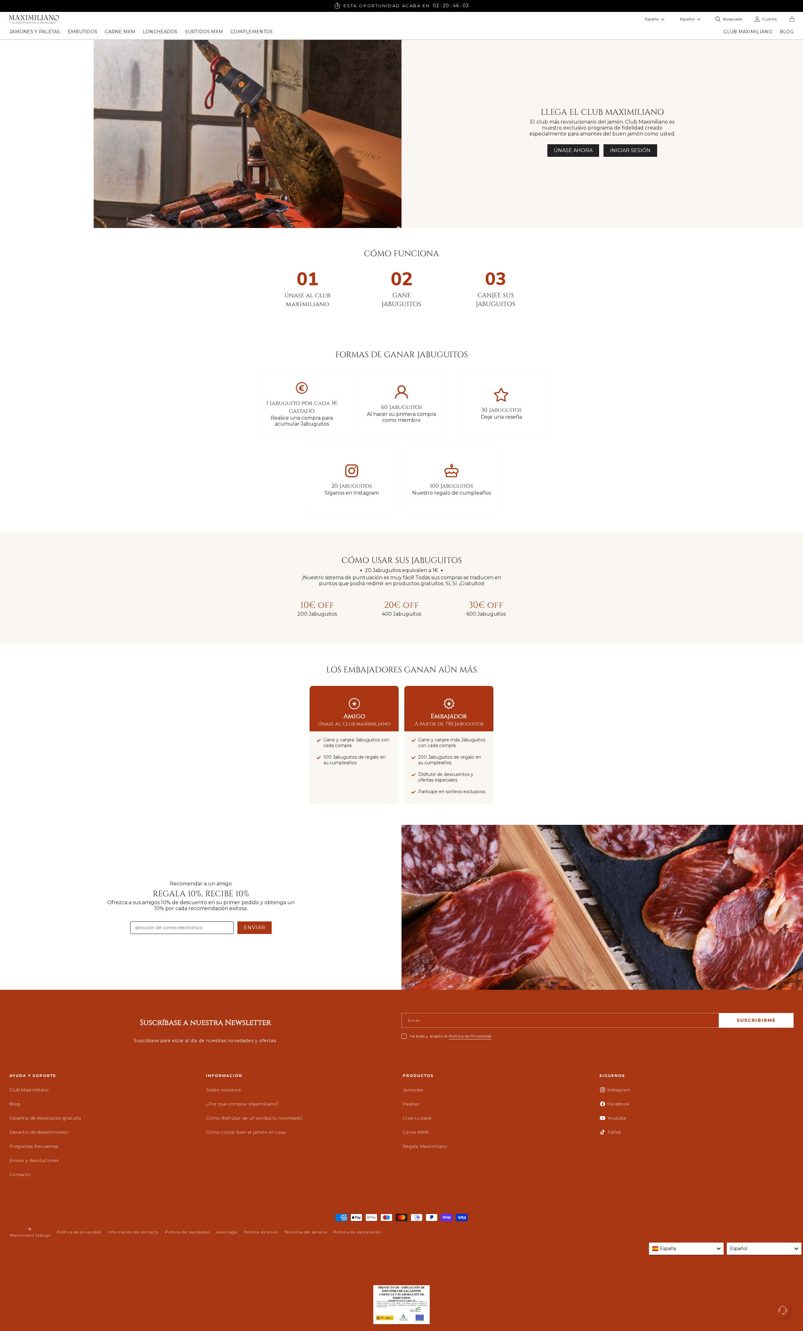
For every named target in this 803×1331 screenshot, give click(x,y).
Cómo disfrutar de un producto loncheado (254, 1118)
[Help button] (782, 1310)
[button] (35, 31)
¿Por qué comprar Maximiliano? (242, 1104)
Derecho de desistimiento (38, 1132)
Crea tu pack (417, 1118)
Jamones (413, 1090)
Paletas (411, 1104)
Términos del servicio (305, 1232)
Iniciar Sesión (630, 150)
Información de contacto (133, 1232)
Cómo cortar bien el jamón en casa (246, 1132)
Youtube (616, 1118)
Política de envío (261, 1232)
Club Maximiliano (29, 1090)
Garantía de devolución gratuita (45, 1118)
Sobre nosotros (223, 1090)
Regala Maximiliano (425, 1146)
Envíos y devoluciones (34, 1160)
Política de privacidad (79, 1232)
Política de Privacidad (470, 1036)
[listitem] (317, 608)
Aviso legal (227, 1232)
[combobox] (686, 1249)
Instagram (619, 1090)
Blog (14, 1104)
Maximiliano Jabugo (30, 1235)
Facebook (618, 1104)
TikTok (614, 1132)
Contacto (19, 1174)
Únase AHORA (573, 150)
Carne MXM (416, 1132)
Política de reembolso (187, 1232)
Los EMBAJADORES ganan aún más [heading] (401, 670)
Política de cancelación (357, 1232)
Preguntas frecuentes (34, 1146)
